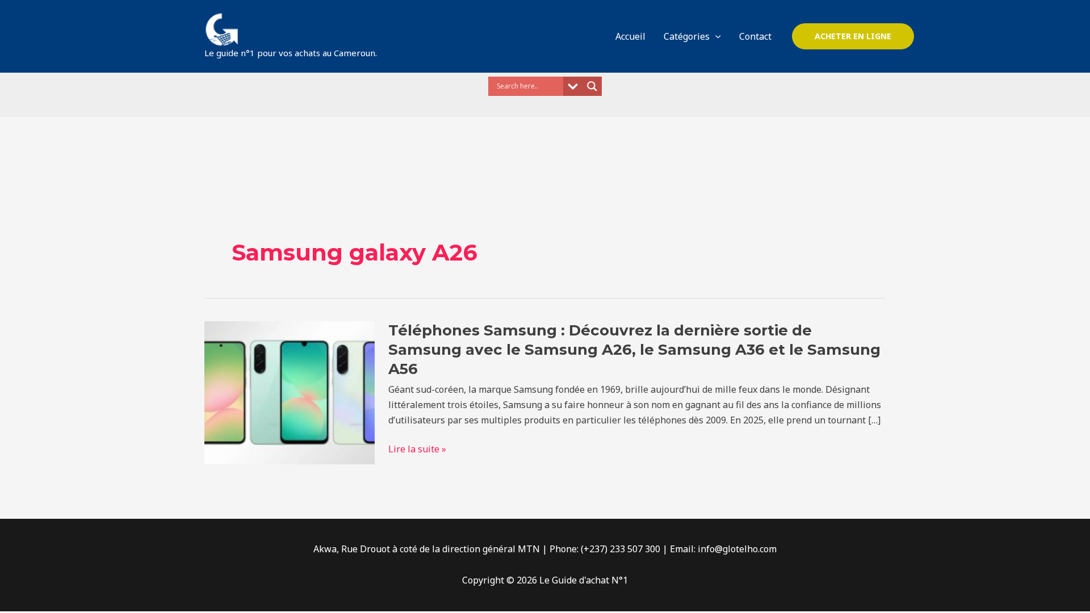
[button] (715, 36)
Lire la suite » (417, 449)
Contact (755, 36)
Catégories (687, 36)
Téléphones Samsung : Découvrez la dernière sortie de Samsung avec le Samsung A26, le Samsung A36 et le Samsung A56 (634, 349)
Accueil (630, 36)
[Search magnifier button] (592, 86)
